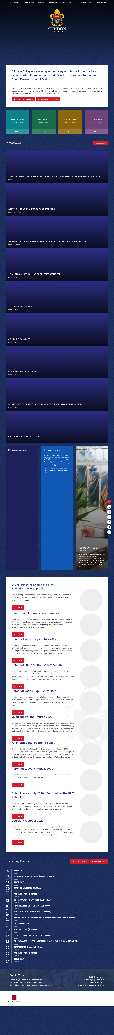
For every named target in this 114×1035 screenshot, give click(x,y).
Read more (18, 607)
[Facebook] (109, 512)
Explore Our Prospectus (48, 99)
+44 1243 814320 (18, 985)
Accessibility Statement (87, 985)
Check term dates (99, 861)
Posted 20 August (49, 473)
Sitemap (101, 985)
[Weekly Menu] (109, 522)
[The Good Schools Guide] (14, 998)
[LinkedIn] (109, 532)
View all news (100, 143)
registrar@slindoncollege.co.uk (42, 985)
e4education (99, 980)
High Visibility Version (94, 982)
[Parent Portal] (109, 527)
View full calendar (79, 861)
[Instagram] (109, 517)
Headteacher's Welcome (23, 99)
